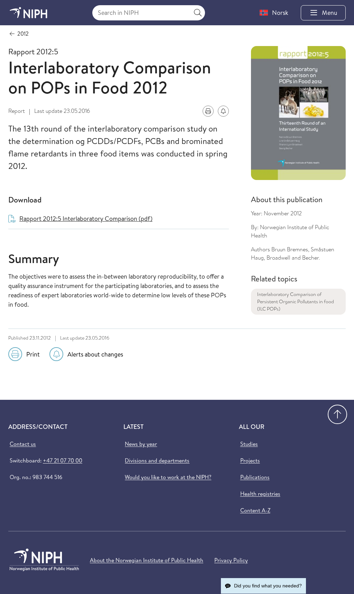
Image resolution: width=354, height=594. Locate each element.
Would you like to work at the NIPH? (168, 477)
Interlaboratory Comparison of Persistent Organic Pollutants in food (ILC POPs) (295, 301)
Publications (255, 477)
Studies (249, 444)
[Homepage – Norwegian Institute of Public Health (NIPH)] (28, 12)
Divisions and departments (157, 460)
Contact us (23, 444)
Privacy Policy (231, 560)
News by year (141, 444)
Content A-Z (255, 510)
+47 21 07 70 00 (62, 460)
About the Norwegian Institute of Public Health (146, 560)
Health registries (260, 493)
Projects (250, 460)
